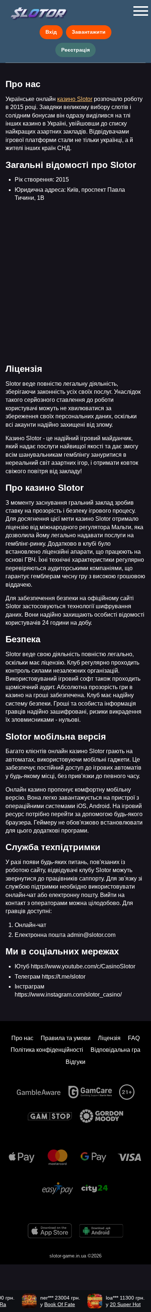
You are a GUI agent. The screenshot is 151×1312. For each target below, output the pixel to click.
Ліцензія (109, 1038)
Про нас (22, 1038)
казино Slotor (74, 99)
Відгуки (75, 1062)
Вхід (51, 32)
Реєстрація (75, 50)
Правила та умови (66, 1038)
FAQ (134, 1038)
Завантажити (89, 32)
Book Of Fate (56, 1304)
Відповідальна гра (115, 1050)
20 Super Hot (121, 1304)
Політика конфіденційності (47, 1050)
